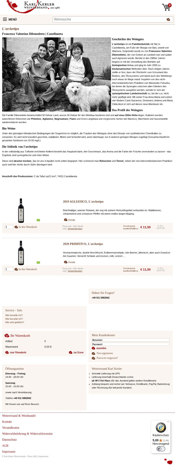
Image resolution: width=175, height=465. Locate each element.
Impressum (43, 456)
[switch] (161, 448)
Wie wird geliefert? (14, 322)
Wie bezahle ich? (14, 319)
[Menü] (168, 422)
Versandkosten (75, 228)
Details (71, 220)
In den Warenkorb (28, 226)
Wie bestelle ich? (14, 315)
